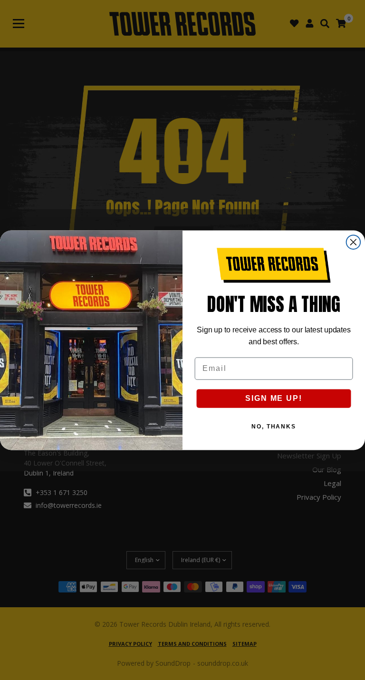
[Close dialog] (353, 242)
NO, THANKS (273, 426)
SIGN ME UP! (273, 398)
